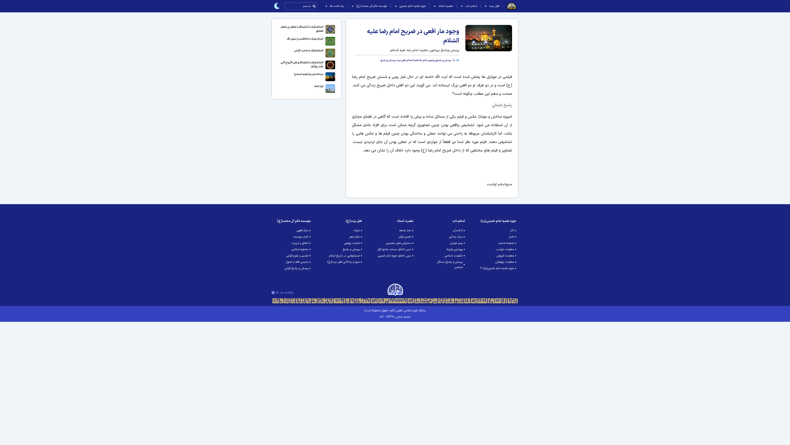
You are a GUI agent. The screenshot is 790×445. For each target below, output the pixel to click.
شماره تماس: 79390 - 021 (395, 317)
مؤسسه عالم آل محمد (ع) (371, 6)
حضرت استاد (445, 6)
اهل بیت (494, 6)
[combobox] (300, 6)
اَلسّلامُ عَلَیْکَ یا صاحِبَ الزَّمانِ (308, 51)
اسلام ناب (471, 6)
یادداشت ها (337, 6)
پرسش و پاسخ (388, 60)
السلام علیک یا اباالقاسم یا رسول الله (305, 39)
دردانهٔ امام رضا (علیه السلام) (308, 74)
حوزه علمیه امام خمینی (412, 6)
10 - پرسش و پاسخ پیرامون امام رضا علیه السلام (431, 60)
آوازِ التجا (318, 86)
